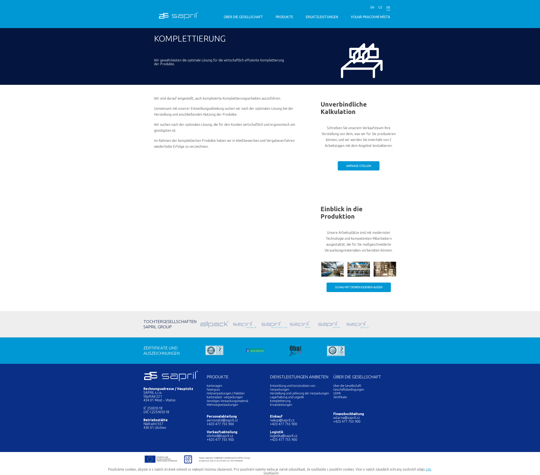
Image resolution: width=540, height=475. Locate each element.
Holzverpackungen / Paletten (226, 393)
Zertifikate (340, 397)
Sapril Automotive (265, 324)
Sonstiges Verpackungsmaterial (227, 401)
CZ (380, 7)
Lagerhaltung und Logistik (287, 397)
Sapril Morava (236, 324)
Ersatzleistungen (322, 17)
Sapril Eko (293, 324)
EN (372, 7)
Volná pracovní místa (370, 17)
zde (428, 469)
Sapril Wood (322, 324)
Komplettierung (280, 401)
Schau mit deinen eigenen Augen (358, 287)
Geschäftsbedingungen (348, 389)
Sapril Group (350, 324)
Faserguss (213, 389)
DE (388, 7)
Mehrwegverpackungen (222, 404)
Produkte (284, 17)
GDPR (337, 393)
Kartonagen (214, 385)
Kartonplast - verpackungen (225, 397)
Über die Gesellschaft (243, 17)
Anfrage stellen (358, 166)
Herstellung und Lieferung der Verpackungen (299, 393)
